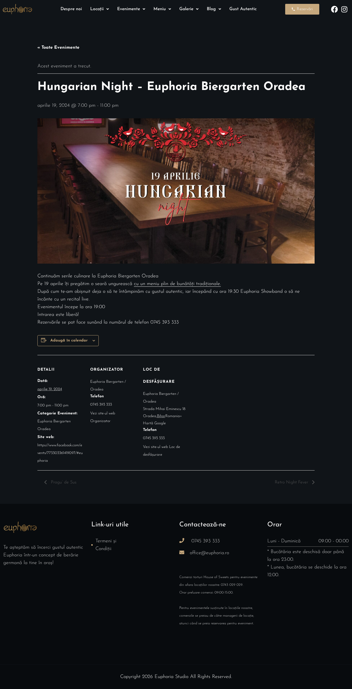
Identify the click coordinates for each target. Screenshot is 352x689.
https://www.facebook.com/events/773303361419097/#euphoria (60, 453)
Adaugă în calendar (69, 340)
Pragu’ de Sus (63, 482)
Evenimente (128, 9)
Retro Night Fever (292, 482)
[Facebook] (334, 9)
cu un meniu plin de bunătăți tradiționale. (177, 283)
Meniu (159, 9)
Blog (211, 9)
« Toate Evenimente (58, 47)
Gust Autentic (243, 9)
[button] (99, 9)
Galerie (186, 9)
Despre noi (71, 9)
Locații (97, 9)
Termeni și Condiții (105, 545)
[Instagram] (344, 9)
